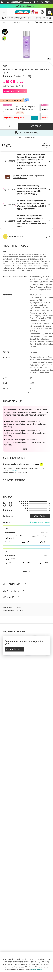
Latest (8, 522)
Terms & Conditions (20, 178)
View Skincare (12, 584)
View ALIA (9, 597)
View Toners (11, 590)
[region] (26, 962)
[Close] (50, 955)
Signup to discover (13, 649)
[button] (49, 12)
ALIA (5, 66)
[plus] (14, 126)
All (4, 522)
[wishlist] (25, 76)
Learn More (14, 471)
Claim (34, 118)
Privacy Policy (37, 969)
